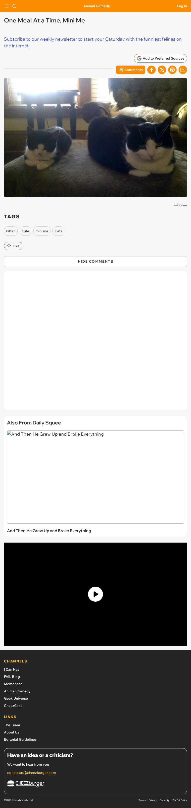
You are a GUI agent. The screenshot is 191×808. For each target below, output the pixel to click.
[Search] (13, 5)
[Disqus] (95, 343)
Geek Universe (16, 698)
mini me (42, 231)
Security (164, 800)
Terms (142, 800)
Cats (58, 231)
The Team (12, 725)
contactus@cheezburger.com (31, 772)
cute (25, 231)
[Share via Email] (183, 70)
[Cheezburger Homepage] (95, 784)
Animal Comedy (96, 6)
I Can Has (11, 669)
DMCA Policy (179, 800)
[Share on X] (162, 70)
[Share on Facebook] (151, 70)
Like (16, 246)
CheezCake (13, 705)
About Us (11, 732)
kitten (10, 231)
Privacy (153, 800)
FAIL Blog (12, 676)
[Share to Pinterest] (172, 70)
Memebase (13, 684)
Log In (182, 6)
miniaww (182, 205)
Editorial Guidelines (20, 739)
